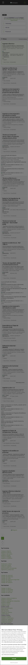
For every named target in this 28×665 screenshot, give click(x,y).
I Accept (14, 658)
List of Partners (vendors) (8, 654)
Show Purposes (14, 662)
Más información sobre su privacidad (13, 642)
